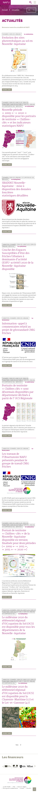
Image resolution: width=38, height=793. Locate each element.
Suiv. (17, 745)
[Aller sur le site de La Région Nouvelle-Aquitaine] (22, 766)
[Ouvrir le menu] (35, 2)
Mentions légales (22, 787)
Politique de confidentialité (10, 788)
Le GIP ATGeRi (7, 787)
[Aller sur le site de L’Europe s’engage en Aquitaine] (8, 766)
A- (34, 10)
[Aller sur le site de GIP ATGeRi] (30, 766)
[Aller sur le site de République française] (15, 766)
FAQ (14, 787)
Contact (22, 788)
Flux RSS (29, 788)
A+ (30, 10)
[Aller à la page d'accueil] (19, 780)
